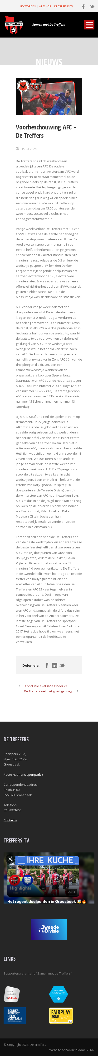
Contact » (10, 820)
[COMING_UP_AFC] (49, 96)
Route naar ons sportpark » (23, 774)
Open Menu (89, 24)
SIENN (90, 1050)
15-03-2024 (29, 149)
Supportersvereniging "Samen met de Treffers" (38, 973)
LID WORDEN (28, 6)
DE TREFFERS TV (63, 6)
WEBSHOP (45, 6)
